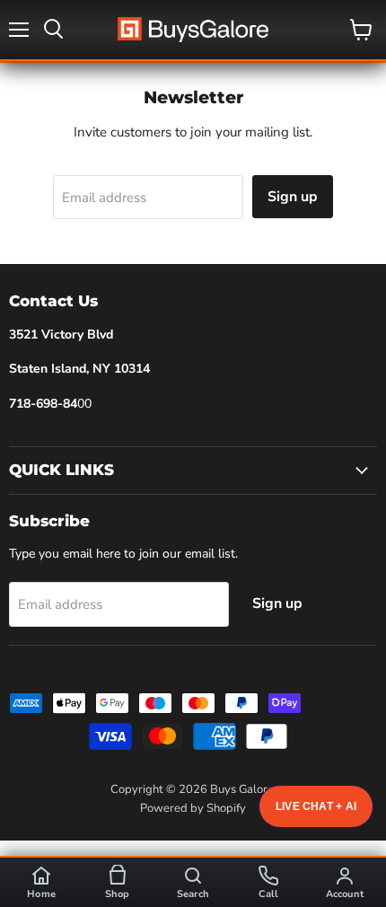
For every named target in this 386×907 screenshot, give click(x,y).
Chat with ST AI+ (316, 806)
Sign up (293, 197)
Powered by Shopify (193, 808)
